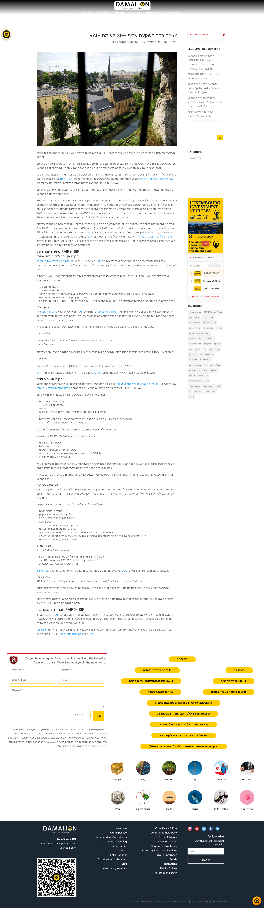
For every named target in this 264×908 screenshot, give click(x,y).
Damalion (42, 629)
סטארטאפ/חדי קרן (195, 381)
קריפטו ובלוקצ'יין (194, 386)
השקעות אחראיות (203, 333)
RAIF (56, 614)
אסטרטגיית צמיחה (209, 323)
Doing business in (155, 13)
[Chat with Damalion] (256, 900)
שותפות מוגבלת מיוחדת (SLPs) (228, 691)
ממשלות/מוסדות (205, 360)
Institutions (170, 863)
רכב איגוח (239, 670)
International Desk (166, 872)
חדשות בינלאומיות (195, 344)
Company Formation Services (159, 850)
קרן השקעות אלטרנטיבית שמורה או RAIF (69, 261)
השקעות (191, 333)
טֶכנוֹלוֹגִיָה (217, 344)
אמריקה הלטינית (207, 317)
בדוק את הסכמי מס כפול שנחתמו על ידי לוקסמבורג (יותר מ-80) (183, 746)
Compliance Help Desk (163, 832)
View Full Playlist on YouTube (207, 297)
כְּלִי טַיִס (197, 349)
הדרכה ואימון (135, 13)
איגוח (197, 317)
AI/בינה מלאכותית (195, 312)
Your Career (120, 846)
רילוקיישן (218, 386)
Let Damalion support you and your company (58, 843)
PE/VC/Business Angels (213, 312)
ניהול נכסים (203, 370)
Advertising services (114, 868)
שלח (98, 715)
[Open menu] (6, 34)
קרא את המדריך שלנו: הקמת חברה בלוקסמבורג (183, 713)
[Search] (220, 137)
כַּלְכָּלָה (211, 349)
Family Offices (168, 868)
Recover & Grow (167, 841)
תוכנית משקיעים (210, 391)
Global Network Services (112, 859)
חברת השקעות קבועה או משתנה (54, 388)
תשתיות (191, 397)
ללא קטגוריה (193, 354)
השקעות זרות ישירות (196, 338)
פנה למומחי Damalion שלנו (76, 633)
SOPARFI (182, 659)
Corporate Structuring (164, 846)
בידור (198, 328)
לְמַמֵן (218, 349)
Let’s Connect (118, 855)
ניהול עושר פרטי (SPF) (233, 681)
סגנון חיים (192, 375)
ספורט (206, 381)
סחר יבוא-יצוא (203, 375)
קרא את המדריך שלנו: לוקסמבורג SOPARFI (183, 735)
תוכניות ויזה (198, 391)
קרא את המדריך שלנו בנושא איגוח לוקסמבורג (183, 724)
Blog (124, 863)
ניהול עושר (214, 370)
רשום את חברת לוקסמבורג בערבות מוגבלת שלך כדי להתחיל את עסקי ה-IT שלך (205, 102)
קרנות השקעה (208, 386)
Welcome (121, 828)
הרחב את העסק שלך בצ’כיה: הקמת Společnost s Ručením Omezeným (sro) (204, 88)
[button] (7, 454)
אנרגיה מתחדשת (194, 323)
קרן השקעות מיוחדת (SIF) (157, 670)
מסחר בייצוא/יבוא (195, 365)
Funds (173, 859)
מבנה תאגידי (154, 41)
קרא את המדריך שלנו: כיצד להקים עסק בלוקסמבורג (183, 702)
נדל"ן (205, 365)
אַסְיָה (190, 317)
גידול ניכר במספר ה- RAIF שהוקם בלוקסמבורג (76, 311)
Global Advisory (168, 837)
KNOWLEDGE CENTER (132, 41)
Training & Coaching (115, 841)
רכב (190, 391)
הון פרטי (219, 328)
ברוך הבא (86, 13)
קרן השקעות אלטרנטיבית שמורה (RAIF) (151, 681)
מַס (201, 354)
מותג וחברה (193, 360)
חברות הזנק (209, 338)
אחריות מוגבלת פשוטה (160, 691)
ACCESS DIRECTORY (201, 34)
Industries (119, 13)
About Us (121, 850)
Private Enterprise (166, 855)
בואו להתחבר (175, 13)
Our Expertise (118, 832)
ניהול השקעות (215, 365)
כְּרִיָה (204, 349)
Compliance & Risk (166, 828)
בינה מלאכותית (208, 328)
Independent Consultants (111, 837)
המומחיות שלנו (102, 13)
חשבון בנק (207, 344)
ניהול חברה (192, 370)
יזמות (190, 349)
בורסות (191, 328)
